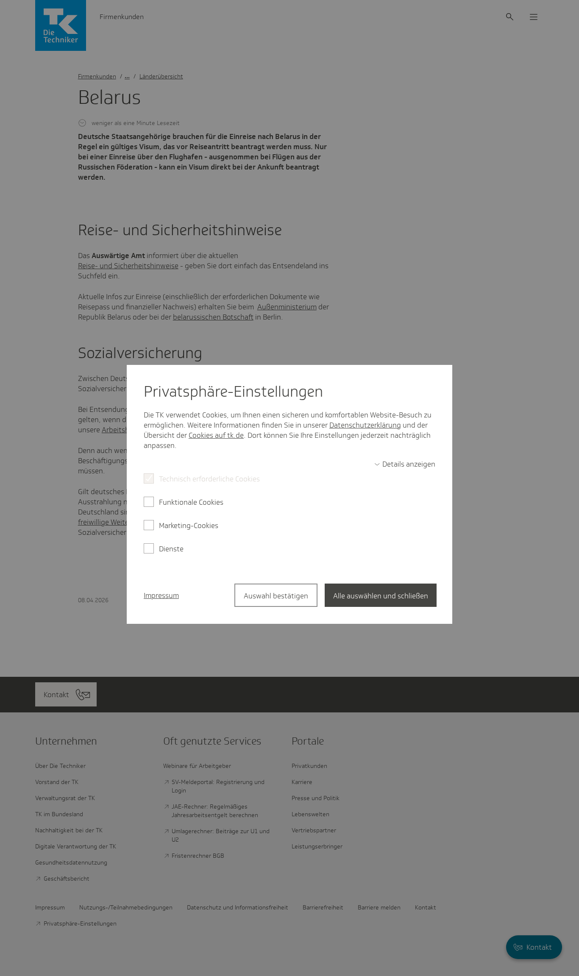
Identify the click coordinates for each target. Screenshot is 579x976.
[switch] (404, 464)
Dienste (171, 548)
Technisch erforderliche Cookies (209, 479)
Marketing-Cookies (188, 525)
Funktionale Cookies (191, 502)
